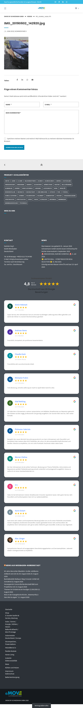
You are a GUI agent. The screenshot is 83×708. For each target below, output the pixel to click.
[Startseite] (41, 8)
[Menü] (9, 8)
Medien (29, 16)
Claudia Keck (20, 354)
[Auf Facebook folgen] (59, 2)
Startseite (8, 609)
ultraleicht (43, 199)
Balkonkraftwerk (30, 181)
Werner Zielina (21, 457)
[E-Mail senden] (55, 2)
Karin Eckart (20, 511)
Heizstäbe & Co (10, 648)
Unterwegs (52, 199)
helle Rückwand (66, 184)
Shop (7, 613)
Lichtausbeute (47, 188)
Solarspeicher (30, 195)
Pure (58, 192)
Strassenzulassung (70, 195)
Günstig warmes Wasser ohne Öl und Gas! (57, 264)
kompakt (17, 188)
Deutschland (67, 181)
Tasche (36, 199)
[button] (17, 80)
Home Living (9, 654)
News (7, 664)
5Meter (7, 181)
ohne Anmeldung (42, 192)
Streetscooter (21, 199)
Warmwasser (62, 199)
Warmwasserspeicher (11, 203)
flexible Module (10, 651)
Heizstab (57, 184)
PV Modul (65, 192)
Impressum (9, 671)
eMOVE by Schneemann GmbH (14, 16)
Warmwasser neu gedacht (51, 246)
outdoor (52, 192)
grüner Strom (48, 184)
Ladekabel (38, 188)
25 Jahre (20, 181)
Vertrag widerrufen (41, 705)
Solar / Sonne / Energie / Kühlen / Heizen (11, 624)
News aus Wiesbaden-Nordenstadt (23, 565)
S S (16, 485)
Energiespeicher (10, 184)
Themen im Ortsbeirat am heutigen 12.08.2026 (21, 589)
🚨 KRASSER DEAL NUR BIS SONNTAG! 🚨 (57, 254)
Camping (58, 181)
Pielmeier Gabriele (22, 429)
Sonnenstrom (50, 195)
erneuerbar (20, 184)
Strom (30, 199)
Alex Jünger (20, 538)
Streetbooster (9, 199)
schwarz (21, 195)
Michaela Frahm (21, 378)
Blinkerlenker (49, 181)
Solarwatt (40, 195)
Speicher (59, 195)
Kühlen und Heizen (12, 667)
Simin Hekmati (21, 305)
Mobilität (62, 188)
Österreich (23, 203)
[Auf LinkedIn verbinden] (63, 2)
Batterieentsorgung (12, 677)
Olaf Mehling (20, 401)
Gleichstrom (38, 184)
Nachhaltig (21, 192)
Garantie (29, 184)
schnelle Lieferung (11, 195)
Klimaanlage (8, 188)
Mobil (56, 188)
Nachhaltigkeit (30, 192)
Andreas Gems (21, 330)
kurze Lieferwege (27, 188)
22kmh (13, 181)
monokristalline (10, 192)
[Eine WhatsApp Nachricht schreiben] (66, 2)
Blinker (40, 181)
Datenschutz (9, 674)
